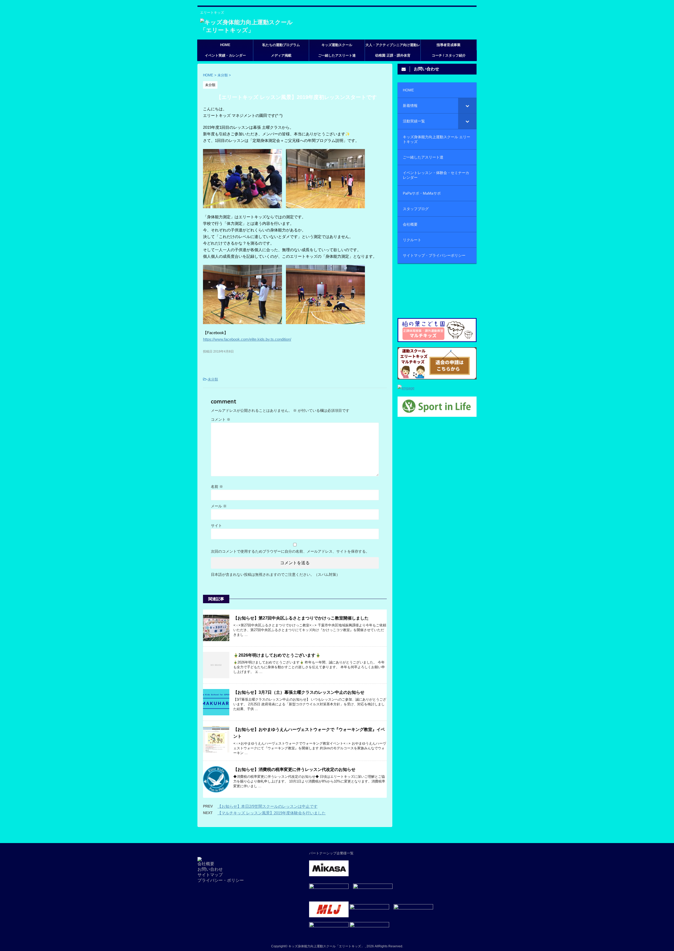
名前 (217, 486)
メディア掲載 (281, 55)
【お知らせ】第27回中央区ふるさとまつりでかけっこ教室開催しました (301, 618)
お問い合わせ (210, 869)
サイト (216, 525)
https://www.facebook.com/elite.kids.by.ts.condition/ (247, 339)
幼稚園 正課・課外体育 (392, 55)
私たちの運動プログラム (281, 45)
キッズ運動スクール (336, 45)
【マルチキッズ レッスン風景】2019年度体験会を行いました (271, 813)
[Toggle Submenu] (467, 105)
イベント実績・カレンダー (225, 55)
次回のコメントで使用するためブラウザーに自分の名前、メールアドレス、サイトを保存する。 (290, 551)
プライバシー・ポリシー (220, 880)
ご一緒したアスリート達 (337, 55)
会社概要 (205, 863)
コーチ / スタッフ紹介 (449, 55)
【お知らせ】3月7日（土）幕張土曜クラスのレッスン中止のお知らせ (298, 692)
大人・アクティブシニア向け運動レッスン (392, 46)
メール (219, 506)
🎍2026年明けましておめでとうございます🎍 (277, 655)
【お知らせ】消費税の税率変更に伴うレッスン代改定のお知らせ (294, 769)
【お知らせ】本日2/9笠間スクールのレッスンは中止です (267, 806)
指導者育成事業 (448, 45)
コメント (220, 419)
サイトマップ (210, 875)
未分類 (213, 379)
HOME (225, 45)
